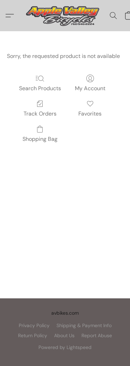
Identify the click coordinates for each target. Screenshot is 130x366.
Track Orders (40, 113)
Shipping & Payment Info (84, 325)
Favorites (90, 113)
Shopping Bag (40, 139)
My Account (90, 88)
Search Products (40, 88)
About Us (64, 335)
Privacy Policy (34, 325)
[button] (65, 15)
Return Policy (32, 335)
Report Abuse (96, 335)
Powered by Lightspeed (65, 347)
